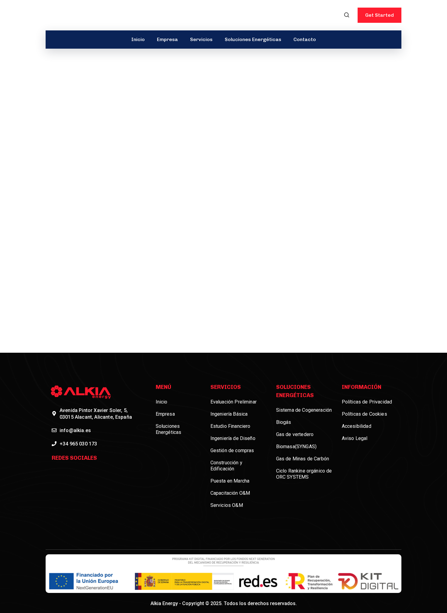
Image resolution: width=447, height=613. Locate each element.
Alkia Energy (164, 603)
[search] (346, 15)
